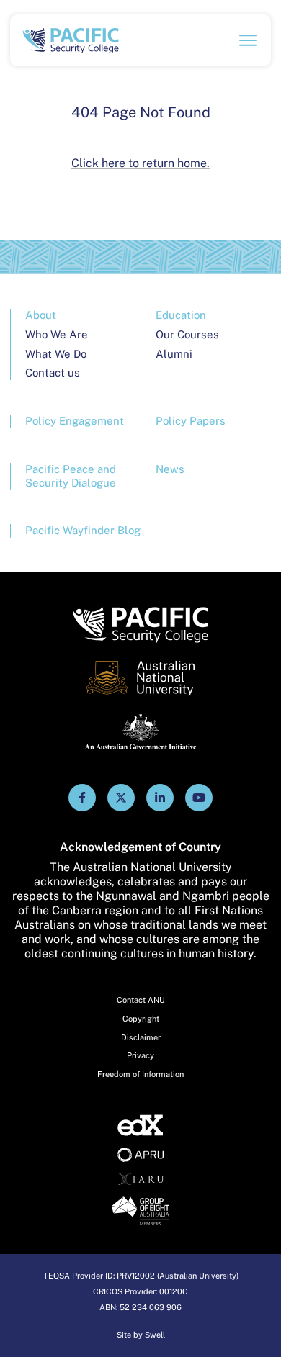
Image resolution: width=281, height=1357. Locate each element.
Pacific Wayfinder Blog (82, 530)
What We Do (55, 354)
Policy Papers (191, 421)
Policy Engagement (74, 421)
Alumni (174, 354)
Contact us (52, 372)
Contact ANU (141, 1000)
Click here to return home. (140, 163)
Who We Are (56, 334)
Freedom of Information (140, 1074)
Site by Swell (141, 1334)
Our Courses (187, 334)
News (170, 469)
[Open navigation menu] (248, 40)
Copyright (140, 1018)
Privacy (140, 1055)
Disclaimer (141, 1037)
